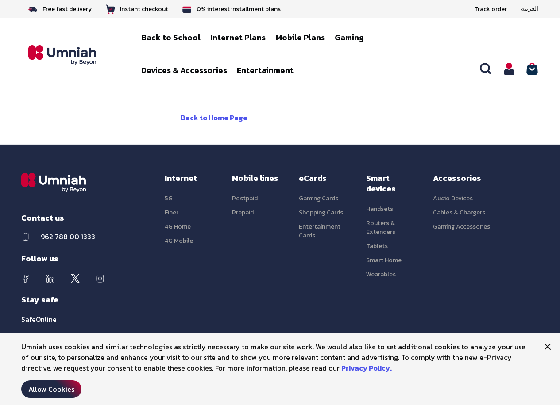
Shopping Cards (321, 212)
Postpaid (245, 198)
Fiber (171, 212)
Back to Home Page (214, 117)
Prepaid (243, 212)
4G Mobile (179, 240)
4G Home (178, 226)
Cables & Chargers (459, 212)
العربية (529, 8)
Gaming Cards (318, 198)
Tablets (377, 246)
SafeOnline (39, 319)
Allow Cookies (51, 389)
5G (169, 198)
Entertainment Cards (319, 231)
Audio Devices (453, 198)
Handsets (379, 209)
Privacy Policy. (366, 368)
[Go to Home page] (68, 55)
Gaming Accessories (461, 226)
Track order (490, 9)
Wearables (381, 274)
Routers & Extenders (380, 227)
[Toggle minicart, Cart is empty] (532, 69)
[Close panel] (547, 346)
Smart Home (384, 260)
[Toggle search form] (486, 69)
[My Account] (509, 69)
